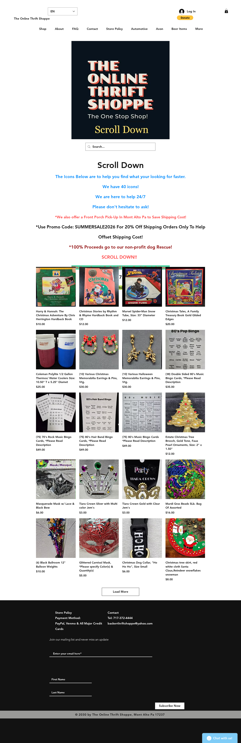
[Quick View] (56, 287)
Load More (120, 591)
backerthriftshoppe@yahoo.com (130, 623)
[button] (226, 11)
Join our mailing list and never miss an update (79, 639)
